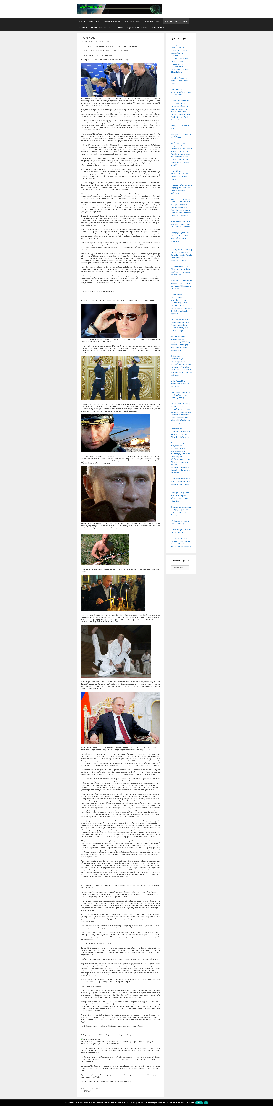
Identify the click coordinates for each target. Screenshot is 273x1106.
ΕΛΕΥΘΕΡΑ (119, 27)
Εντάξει (199, 1103)
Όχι (206, 1103)
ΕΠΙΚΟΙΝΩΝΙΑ (156, 27)
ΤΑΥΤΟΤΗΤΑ (94, 21)
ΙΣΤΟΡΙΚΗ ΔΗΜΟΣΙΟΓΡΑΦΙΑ (176, 21)
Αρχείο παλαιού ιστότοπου (137, 27)
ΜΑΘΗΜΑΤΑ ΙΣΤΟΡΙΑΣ (111, 21)
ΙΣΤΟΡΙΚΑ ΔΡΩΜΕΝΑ (132, 21)
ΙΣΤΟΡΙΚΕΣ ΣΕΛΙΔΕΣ (152, 21)
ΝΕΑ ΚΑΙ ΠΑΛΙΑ (87, 1090)
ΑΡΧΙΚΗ (82, 21)
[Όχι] (270, 1103)
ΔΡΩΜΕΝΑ (83, 27)
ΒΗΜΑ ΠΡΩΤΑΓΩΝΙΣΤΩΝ (100, 27)
